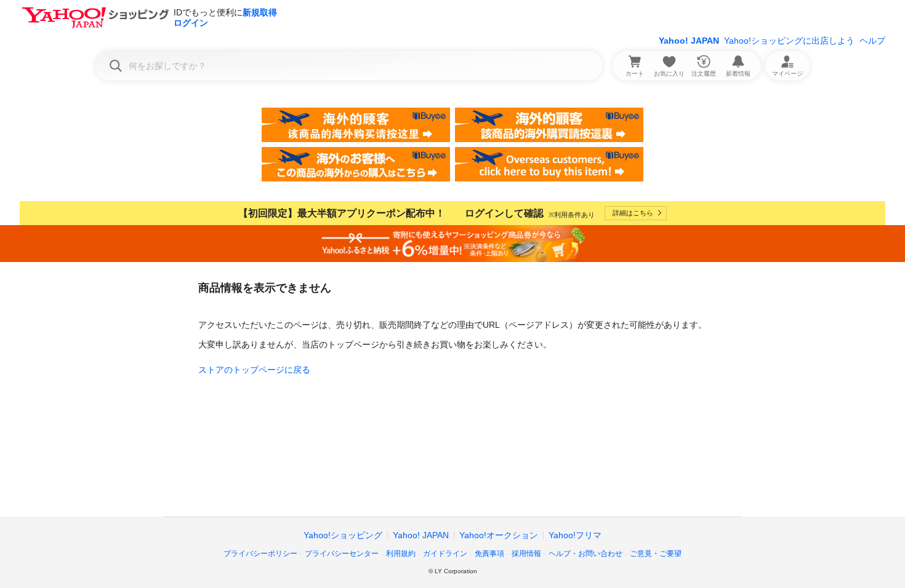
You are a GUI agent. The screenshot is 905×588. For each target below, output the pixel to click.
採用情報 (526, 553)
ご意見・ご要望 (656, 553)
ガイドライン (445, 553)
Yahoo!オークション (498, 535)
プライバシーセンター (342, 553)
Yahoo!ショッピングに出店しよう (789, 41)
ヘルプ (872, 41)
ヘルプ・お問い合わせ (585, 553)
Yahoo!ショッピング (343, 535)
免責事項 (489, 553)
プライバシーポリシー (260, 553)
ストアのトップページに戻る (254, 370)
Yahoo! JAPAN (689, 41)
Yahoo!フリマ (575, 535)
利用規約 (401, 553)
